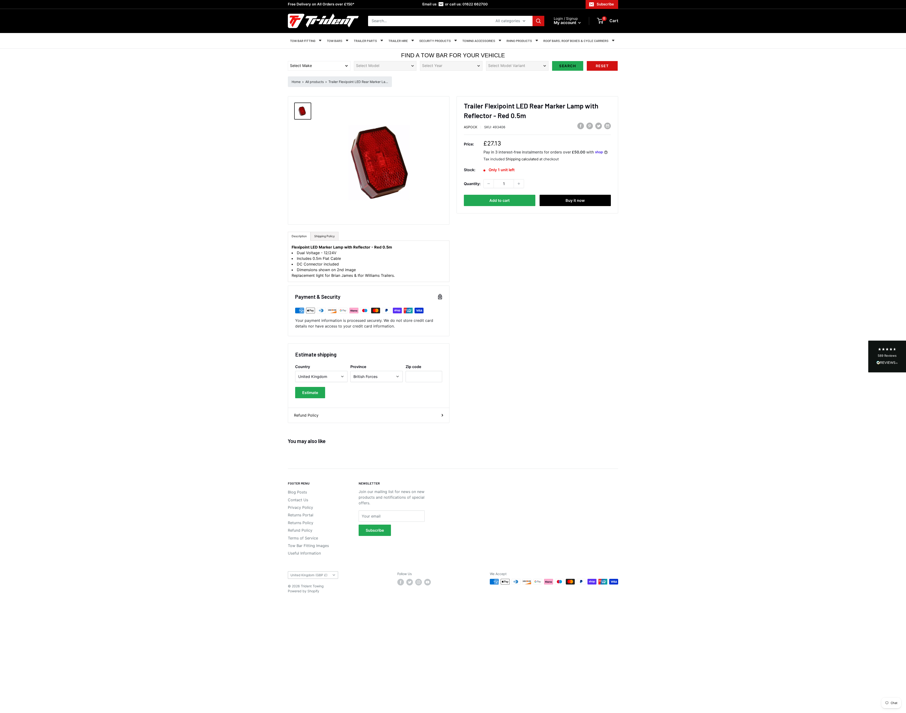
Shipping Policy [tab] (324, 236)
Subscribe (605, 4)
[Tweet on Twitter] (598, 126)
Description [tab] (299, 236)
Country (302, 366)
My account (565, 22)
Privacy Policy (300, 507)
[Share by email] (607, 126)
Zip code (413, 366)
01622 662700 (475, 4)
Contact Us (298, 499)
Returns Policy (300, 522)
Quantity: (472, 183)
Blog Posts (297, 492)
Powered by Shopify (303, 591)
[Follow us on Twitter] (409, 582)
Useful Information (304, 553)
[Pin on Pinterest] (589, 126)
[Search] (538, 21)
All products (314, 82)
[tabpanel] (368, 261)
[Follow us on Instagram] (418, 582)
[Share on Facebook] (580, 126)
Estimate (310, 392)
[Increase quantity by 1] (519, 183)
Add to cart (499, 200)
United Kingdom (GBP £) (308, 575)
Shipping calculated (522, 159)
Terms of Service (303, 538)
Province (358, 366)
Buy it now (575, 200)
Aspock (470, 127)
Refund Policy (306, 415)
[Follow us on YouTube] (427, 582)
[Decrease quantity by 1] (489, 183)
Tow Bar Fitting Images (308, 545)
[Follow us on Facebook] (400, 582)
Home (296, 82)
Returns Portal (300, 515)
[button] (887, 357)
